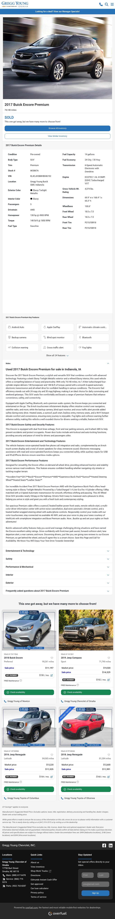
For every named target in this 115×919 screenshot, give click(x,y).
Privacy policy (37, 892)
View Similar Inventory (57, 136)
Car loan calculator (40, 888)
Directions (35, 875)
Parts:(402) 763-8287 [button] (16, 886)
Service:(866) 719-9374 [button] (12, 880)
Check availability (17, 692)
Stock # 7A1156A (11, 654)
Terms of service (38, 897)
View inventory (37, 867)
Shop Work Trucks (39, 871)
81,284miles (105, 758)
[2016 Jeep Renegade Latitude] (29, 727)
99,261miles (48, 661)
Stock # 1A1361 (67, 654)
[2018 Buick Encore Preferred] (29, 630)
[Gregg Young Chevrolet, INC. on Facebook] (103, 845)
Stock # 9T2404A (68, 751)
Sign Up (95, 893)
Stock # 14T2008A (11, 751)
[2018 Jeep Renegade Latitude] (86, 727)
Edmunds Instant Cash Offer (44, 879)
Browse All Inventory (57, 128)
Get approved (37, 884)
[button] (101, 4)
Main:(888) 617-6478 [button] (16, 875)
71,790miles (105, 661)
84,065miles (48, 758)
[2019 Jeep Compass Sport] (86, 630)
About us (35, 862)
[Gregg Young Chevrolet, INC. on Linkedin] (109, 845)
